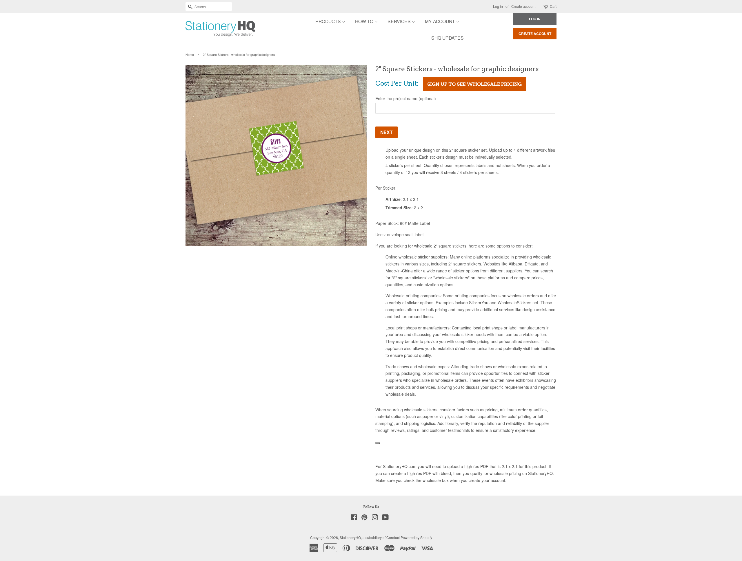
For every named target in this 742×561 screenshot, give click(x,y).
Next (386, 132)
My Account (440, 21)
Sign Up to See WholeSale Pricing (474, 84)
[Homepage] (204, 29)
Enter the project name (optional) (405, 98)
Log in (498, 6)
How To (364, 21)
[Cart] (546, 6)
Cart (553, 6)
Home (190, 54)
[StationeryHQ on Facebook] (353, 518)
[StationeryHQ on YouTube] (385, 518)
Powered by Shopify (416, 537)
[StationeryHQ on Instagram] (375, 518)
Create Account (535, 33)
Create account (523, 6)
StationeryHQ (350, 537)
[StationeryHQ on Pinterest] (364, 518)
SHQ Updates (447, 37)
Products (328, 21)
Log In (535, 18)
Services (400, 21)
